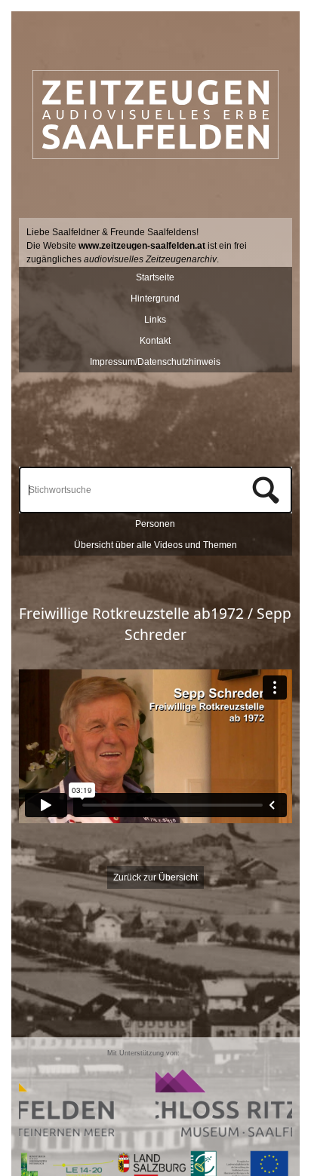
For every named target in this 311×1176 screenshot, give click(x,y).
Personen (155, 524)
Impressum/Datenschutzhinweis (155, 362)
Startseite (155, 277)
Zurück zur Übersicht (155, 877)
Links (155, 319)
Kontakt (155, 340)
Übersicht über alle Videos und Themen (155, 545)
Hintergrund (155, 298)
